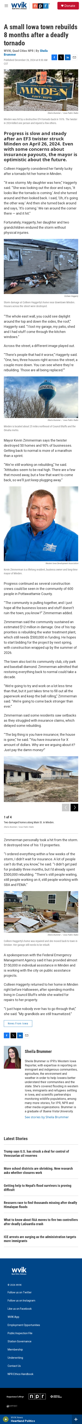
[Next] (74, 807)
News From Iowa (18, 1023)
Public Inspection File (20, 1333)
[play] (5, 1419)
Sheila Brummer (38, 1051)
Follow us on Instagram (21, 1300)
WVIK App (13, 1317)
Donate (69, 5)
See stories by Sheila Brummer (47, 1117)
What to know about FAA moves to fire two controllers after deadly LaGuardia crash (41, 1222)
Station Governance (19, 1341)
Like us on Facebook (20, 1308)
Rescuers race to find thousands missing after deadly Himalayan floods (40, 1205)
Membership (15, 1349)
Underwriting (15, 1357)
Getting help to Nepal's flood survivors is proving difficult (37, 1188)
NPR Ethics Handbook (20, 1374)
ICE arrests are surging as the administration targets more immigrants (40, 1239)
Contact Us (14, 1366)
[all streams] (77, 1419)
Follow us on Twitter (20, 1292)
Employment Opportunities (24, 1325)
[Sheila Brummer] (12, 1057)
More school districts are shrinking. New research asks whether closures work (38, 1170)
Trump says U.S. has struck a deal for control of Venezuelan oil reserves (36, 1153)
